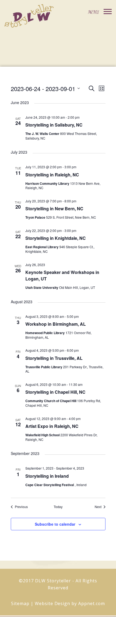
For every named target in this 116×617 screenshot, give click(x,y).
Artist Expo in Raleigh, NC (52, 426)
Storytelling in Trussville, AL (54, 358)
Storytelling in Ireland (47, 476)
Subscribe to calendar (55, 524)
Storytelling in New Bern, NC (54, 208)
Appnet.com (91, 603)
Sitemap (20, 603)
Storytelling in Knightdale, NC (55, 238)
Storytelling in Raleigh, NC (52, 175)
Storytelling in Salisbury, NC (54, 125)
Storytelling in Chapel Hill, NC (55, 392)
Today (58, 507)
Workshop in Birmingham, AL (55, 324)
